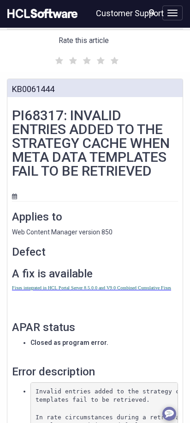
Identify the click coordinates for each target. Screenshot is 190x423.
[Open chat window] (169, 414)
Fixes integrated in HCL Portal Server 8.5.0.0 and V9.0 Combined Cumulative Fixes (91, 287)
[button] (152, 12)
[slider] (86, 59)
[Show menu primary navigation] (172, 13)
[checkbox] (58, 58)
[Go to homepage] (40, 14)
